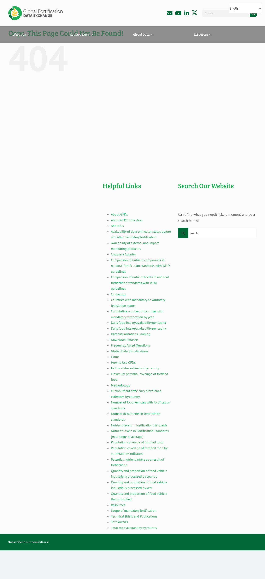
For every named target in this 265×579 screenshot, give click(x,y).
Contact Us (118, 294)
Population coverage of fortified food (137, 442)
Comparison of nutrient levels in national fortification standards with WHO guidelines (140, 282)
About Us (117, 226)
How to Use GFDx (123, 362)
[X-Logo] (194, 12)
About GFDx (119, 214)
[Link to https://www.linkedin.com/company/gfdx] (186, 13)
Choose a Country (123, 254)
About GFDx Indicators (127, 220)
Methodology (120, 385)
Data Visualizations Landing (130, 334)
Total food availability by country (134, 528)
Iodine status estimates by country (135, 368)
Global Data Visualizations (129, 351)
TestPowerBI (119, 522)
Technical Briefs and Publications (134, 516)
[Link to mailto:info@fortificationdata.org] (169, 13)
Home (115, 357)
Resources (118, 505)
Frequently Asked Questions (130, 345)
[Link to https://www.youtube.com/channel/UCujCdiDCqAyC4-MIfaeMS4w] (178, 13)
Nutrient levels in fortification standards (139, 425)
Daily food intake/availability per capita (138, 322)
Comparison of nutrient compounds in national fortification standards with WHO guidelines (140, 265)
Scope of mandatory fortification (133, 510)
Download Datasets (125, 340)
